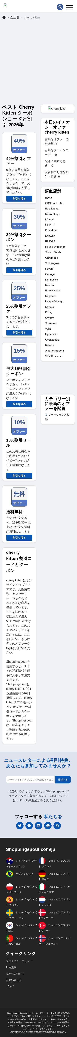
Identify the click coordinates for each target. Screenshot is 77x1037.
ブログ (10, 986)
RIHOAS (50, 241)
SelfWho (50, 235)
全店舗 (14, 17)
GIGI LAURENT (54, 203)
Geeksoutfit (52, 339)
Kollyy (48, 312)
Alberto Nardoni (54, 350)
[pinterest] (48, 825)
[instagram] (57, 825)
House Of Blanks (55, 246)
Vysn (48, 328)
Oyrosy (49, 317)
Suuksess (51, 323)
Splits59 (50, 306)
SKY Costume (53, 356)
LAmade (50, 219)
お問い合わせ (14, 980)
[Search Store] (60, 7)
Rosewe (50, 285)
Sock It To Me (53, 252)
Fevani (49, 268)
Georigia (50, 274)
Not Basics (51, 279)
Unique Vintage (54, 301)
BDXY (48, 197)
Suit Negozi (52, 263)
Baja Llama (51, 208)
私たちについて (15, 973)
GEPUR (49, 224)
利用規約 (11, 967)
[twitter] (20, 825)
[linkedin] (38, 825)
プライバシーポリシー (19, 960)
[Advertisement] (38, 63)
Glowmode (51, 257)
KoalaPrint (51, 230)
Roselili (49, 345)
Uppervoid (51, 334)
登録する (63, 779)
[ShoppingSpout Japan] (20, 5)
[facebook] (29, 825)
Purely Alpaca (53, 290)
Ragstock (50, 295)
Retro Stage (52, 214)
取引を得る (19, 198)
